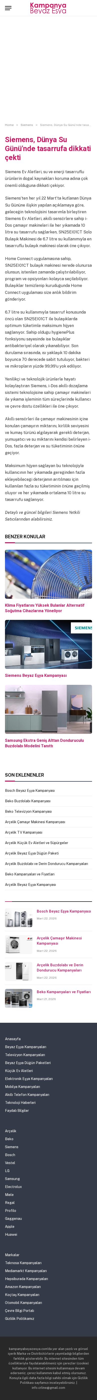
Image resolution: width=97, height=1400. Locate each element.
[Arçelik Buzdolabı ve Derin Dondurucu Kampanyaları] (18, 971)
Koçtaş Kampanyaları (22, 1295)
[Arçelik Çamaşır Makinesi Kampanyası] (18, 944)
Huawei (11, 1235)
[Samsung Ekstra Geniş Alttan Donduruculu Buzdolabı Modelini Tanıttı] (48, 709)
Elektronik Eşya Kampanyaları (29, 1079)
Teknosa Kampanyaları (23, 1263)
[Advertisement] (48, 69)
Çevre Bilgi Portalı (19, 1311)
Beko (9, 1139)
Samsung (12, 1179)
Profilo (10, 1211)
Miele (9, 1195)
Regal (10, 1203)
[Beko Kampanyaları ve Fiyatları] (18, 998)
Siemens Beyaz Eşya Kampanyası (36, 675)
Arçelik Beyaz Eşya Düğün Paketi (32, 853)
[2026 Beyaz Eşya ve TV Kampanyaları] (48, 8)
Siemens (11, 1147)
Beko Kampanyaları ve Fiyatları (29, 874)
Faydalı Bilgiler (17, 1111)
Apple (9, 1227)
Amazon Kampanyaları (23, 1287)
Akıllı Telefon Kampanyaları (27, 1095)
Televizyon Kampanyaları (25, 1055)
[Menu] (8, 8)
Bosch (10, 1155)
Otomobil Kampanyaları (23, 1303)
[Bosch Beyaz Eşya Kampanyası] (18, 917)
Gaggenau (13, 1219)
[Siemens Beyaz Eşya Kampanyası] (48, 644)
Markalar (12, 1255)
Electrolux (13, 1187)
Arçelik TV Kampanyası (23, 832)
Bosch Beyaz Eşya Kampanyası (30, 791)
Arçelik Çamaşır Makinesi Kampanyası (35, 822)
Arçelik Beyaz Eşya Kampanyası (30, 885)
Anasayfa (13, 1039)
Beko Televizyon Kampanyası (28, 811)
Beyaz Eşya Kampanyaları (25, 1047)
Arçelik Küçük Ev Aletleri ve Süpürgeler (36, 843)
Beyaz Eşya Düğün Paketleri (28, 1063)
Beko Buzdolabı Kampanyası (27, 801)
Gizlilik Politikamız (19, 1319)
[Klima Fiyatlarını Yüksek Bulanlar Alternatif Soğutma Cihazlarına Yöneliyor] (48, 574)
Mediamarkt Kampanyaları (26, 1271)
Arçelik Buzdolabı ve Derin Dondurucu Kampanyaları (46, 864)
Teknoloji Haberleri (20, 1103)
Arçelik (10, 1131)
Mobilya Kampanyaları (22, 1087)
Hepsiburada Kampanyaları (26, 1279)
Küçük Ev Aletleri (19, 1071)
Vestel (10, 1163)
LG (7, 1171)
